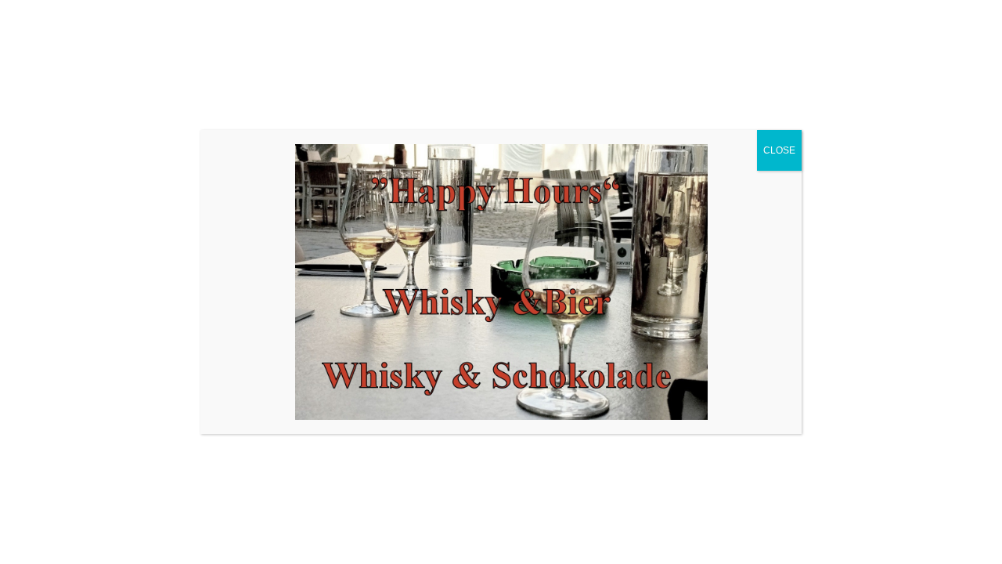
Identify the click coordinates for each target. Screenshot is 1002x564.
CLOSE (779, 150)
